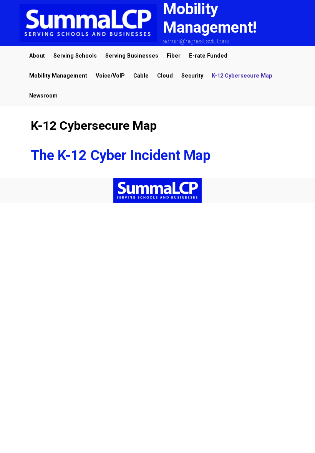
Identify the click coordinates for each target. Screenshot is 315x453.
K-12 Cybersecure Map (242, 76)
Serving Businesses (131, 56)
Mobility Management (58, 76)
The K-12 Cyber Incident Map (121, 155)
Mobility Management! (210, 18)
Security (192, 76)
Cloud (165, 76)
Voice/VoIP (110, 76)
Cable (141, 76)
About (37, 56)
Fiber (174, 56)
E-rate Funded (208, 56)
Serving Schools (75, 56)
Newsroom (43, 96)
